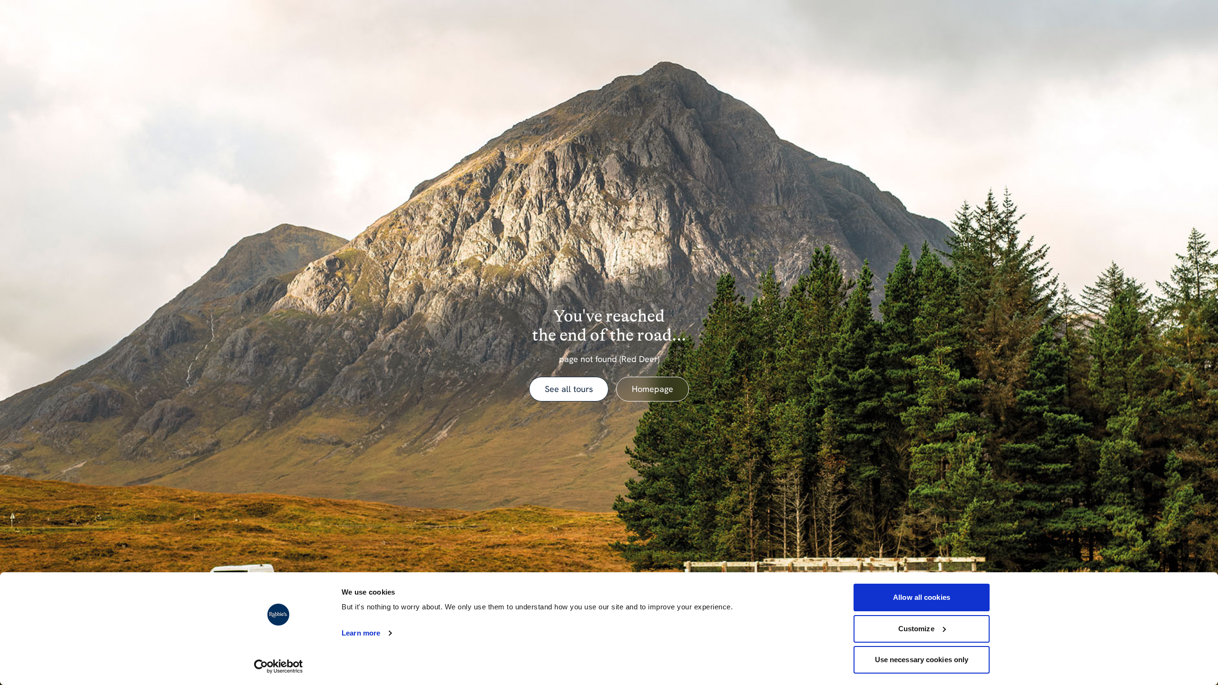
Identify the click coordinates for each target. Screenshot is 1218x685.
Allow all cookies (921, 597)
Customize (916, 629)
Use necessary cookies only (922, 660)
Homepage (652, 388)
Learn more (361, 633)
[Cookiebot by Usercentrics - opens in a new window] (278, 666)
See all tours (569, 388)
